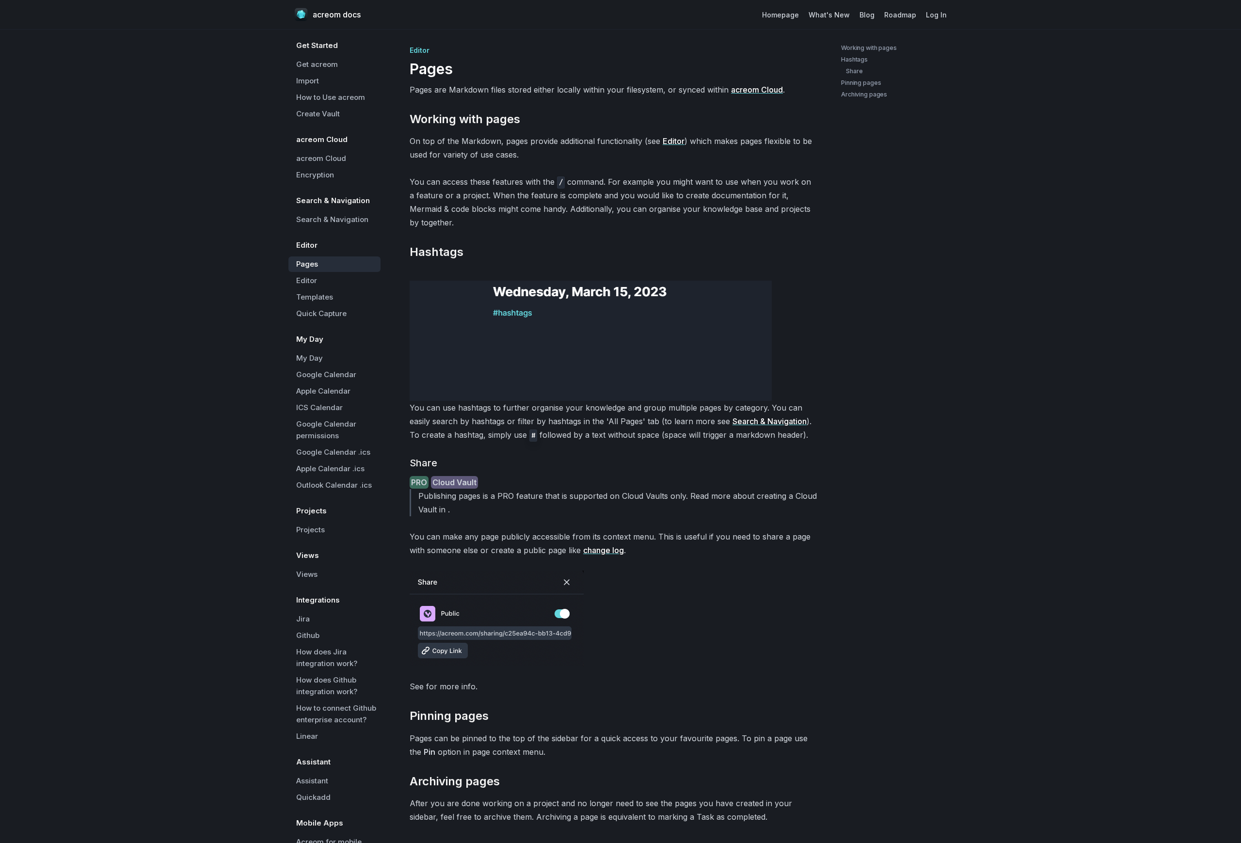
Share (854, 71)
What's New (829, 15)
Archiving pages (864, 94)
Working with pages (869, 47)
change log (603, 550)
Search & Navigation (769, 421)
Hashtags (854, 59)
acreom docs (337, 14)
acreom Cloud (757, 90)
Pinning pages (861, 82)
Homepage (780, 15)
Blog (867, 15)
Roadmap (900, 15)
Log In (936, 15)
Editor (673, 141)
